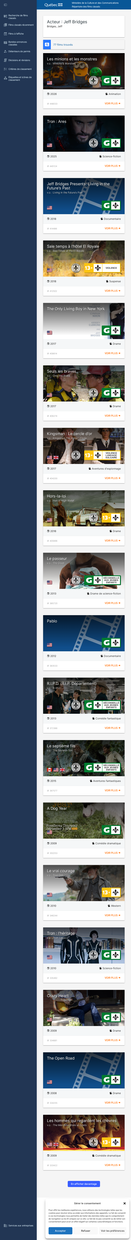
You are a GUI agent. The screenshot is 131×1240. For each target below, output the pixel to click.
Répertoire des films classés (86, 6)
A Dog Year (57, 808)
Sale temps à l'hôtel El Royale (73, 248)
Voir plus (111, 103)
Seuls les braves (61, 373)
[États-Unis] (50, 82)
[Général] (106, 80)
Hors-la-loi (60, 498)
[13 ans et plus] (88, 267)
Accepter (60, 1230)
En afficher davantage (84, 1183)
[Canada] (50, 769)
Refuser (85, 1230)
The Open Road (61, 1058)
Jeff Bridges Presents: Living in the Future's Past (78, 188)
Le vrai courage (61, 873)
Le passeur (57, 560)
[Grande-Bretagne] (56, 457)
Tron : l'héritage (61, 935)
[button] (124, 1203)
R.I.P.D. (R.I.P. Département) (72, 685)
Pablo (52, 621)
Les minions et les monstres (72, 61)
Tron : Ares (56, 121)
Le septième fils (61, 748)
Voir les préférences (112, 1230)
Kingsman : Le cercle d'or (69, 435)
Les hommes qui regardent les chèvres (81, 1122)
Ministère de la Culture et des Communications (95, 2)
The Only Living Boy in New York (76, 308)
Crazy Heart (58, 995)
